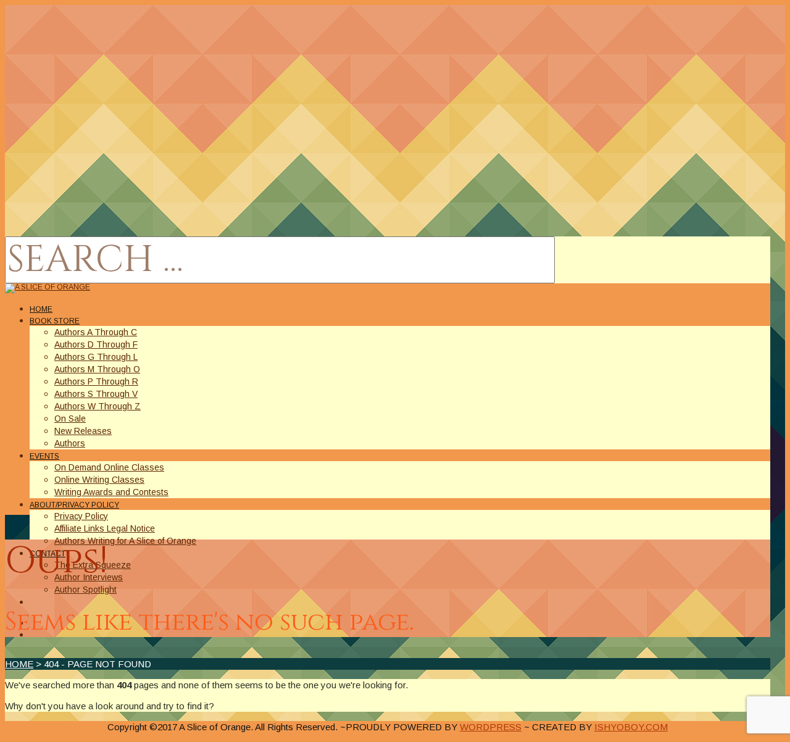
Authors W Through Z (97, 406)
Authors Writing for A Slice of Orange (125, 541)
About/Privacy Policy (74, 505)
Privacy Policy (81, 516)
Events (44, 456)
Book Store (55, 321)
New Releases (83, 431)
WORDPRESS (491, 727)
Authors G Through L (96, 357)
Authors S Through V (96, 394)
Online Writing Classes (99, 480)
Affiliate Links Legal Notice (104, 528)
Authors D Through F (96, 344)
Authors (69, 443)
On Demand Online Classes (109, 467)
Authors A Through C (95, 332)
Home (41, 309)
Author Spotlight (85, 589)
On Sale (70, 418)
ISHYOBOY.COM (631, 727)
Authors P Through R (96, 381)
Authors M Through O (97, 369)
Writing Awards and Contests (111, 492)
